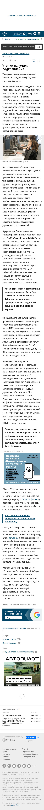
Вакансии (6, 759)
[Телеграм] (4, 766)
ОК (38, 47)
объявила (13, 537)
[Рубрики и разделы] (39, 33)
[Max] (29, 766)
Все (18, 709)
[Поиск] (35, 33)
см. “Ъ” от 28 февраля (29, 499)
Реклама (5, 757)
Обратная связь (28, 751)
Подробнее (15, 805)
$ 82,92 (7, 39)
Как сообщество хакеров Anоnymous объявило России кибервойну (20, 518)
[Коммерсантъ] (4, 34)
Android (25, 749)
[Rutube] (24, 766)
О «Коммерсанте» (9, 749)
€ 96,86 (14, 39)
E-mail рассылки (28, 757)
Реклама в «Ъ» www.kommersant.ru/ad (22, 15)
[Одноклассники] (19, 766)
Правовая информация (31, 754)
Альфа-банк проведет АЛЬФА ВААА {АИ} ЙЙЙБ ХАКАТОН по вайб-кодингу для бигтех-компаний (13, 722)
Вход (30, 34)
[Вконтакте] (9, 766)
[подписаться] (19, 639)
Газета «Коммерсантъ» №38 (14, 628)
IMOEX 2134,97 (32, 39)
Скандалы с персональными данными (15, 54)
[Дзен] (14, 766)
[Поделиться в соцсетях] (38, 60)
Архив (4, 751)
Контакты (6, 754)
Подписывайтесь (13, 618)
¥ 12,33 (22, 39)
